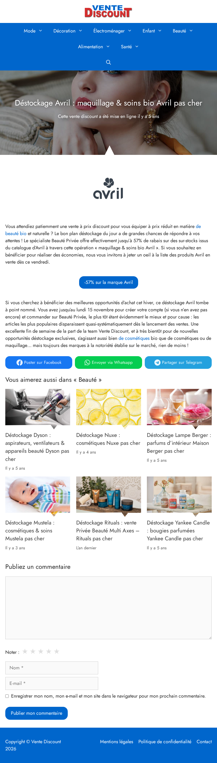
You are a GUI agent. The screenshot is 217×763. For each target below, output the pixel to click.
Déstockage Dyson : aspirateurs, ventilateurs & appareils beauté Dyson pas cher (37, 447)
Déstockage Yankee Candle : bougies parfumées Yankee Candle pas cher (178, 530)
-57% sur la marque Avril (108, 282)
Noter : (12, 652)
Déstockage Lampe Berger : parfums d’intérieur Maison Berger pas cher (179, 443)
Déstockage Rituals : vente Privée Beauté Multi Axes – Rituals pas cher (107, 530)
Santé (126, 46)
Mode (29, 30)
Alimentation (90, 46)
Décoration (64, 30)
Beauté (179, 30)
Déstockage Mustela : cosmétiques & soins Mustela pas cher (30, 530)
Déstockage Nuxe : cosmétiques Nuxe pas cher (108, 439)
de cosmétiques (134, 338)
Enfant (149, 30)
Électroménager (109, 30)
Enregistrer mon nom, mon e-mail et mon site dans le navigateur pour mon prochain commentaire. (108, 696)
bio (23, 233)
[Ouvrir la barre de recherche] (108, 62)
